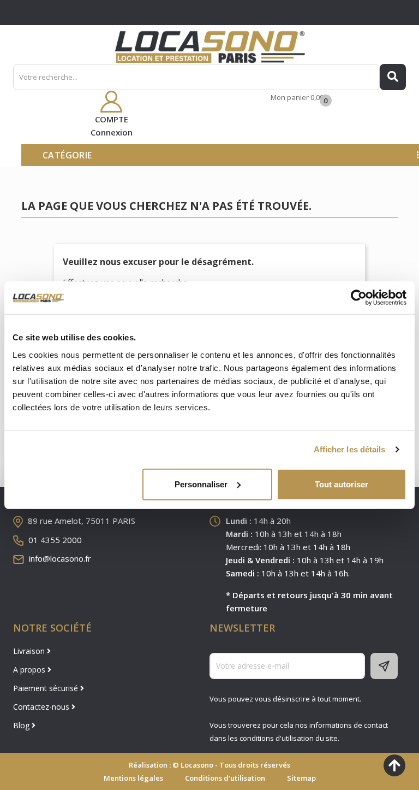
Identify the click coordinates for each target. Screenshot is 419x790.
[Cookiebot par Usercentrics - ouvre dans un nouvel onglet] (358, 298)
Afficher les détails (350, 449)
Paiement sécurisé (46, 688)
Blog (22, 725)
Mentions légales (133, 778)
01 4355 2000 (55, 539)
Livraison (30, 651)
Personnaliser (201, 483)
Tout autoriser (341, 483)
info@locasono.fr (60, 558)
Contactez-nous (42, 706)
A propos (30, 669)
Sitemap (301, 778)
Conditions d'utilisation (225, 778)
